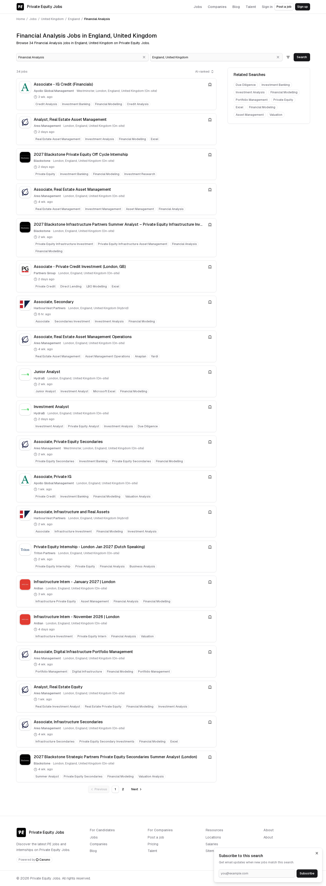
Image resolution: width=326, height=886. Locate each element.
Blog (93, 851)
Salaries (212, 844)
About (268, 837)
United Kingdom (52, 19)
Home (20, 19)
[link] (116, 93)
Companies (98, 844)
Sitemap (212, 851)
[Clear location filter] (278, 57)
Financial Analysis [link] (97, 19)
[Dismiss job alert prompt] (316, 853)
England (74, 19)
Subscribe (307, 873)
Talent (152, 851)
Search (302, 57)
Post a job (284, 7)
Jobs (33, 19)
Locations (213, 837)
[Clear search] (144, 57)
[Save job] (210, 84)
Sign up (302, 7)
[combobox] (82, 57)
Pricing (153, 844)
